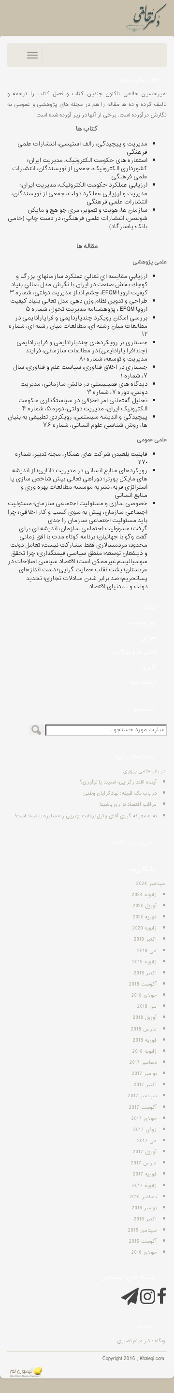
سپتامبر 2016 (142, 1230)
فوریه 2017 (145, 1174)
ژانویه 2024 (144, 895)
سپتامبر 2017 (142, 1096)
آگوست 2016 (143, 1241)
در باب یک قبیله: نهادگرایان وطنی (120, 793)
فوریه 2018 (145, 1040)
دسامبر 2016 (143, 1197)
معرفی (148, 637)
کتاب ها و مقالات (135, 652)
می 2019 (147, 951)
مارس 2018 (144, 1029)
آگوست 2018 (143, 984)
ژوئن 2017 (145, 1129)
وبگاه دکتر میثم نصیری (141, 1341)
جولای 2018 (144, 995)
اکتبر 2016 (145, 1219)
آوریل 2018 (145, 1017)
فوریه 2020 (145, 917)
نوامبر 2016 (144, 1208)
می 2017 (147, 1141)
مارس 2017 (144, 1163)
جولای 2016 (144, 1252)
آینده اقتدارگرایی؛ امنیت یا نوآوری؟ (118, 782)
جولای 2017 (144, 1118)
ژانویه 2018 (144, 1051)
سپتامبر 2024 (150, 883)
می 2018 (147, 1006)
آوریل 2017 (145, 1152)
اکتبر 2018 (145, 973)
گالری (149, 667)
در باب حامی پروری (144, 771)
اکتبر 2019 (145, 939)
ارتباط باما (143, 682)
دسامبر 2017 (143, 1062)
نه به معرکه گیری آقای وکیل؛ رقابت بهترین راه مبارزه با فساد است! (86, 816)
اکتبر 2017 (145, 1084)
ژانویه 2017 (144, 1185)
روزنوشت (143, 622)
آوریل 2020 (145, 906)
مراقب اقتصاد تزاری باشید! (128, 804)
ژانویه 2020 (144, 928)
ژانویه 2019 (144, 962)
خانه (151, 607)
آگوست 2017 (143, 1107)
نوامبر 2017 (144, 1073)
